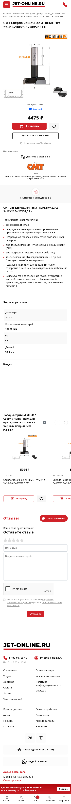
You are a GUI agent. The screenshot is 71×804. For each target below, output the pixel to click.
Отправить (35, 614)
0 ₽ (35, 800)
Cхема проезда (12, 780)
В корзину (32, 126)
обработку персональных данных (30, 601)
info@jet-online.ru (51, 658)
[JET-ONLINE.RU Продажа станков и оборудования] (28, 4)
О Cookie (41, 691)
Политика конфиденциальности (48, 683)
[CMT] (35, 166)
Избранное (64, 800)
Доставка (8, 682)
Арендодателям (45, 721)
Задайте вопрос (38, 761)
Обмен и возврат (46, 670)
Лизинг (7, 693)
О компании (10, 670)
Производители (12, 709)
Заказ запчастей (12, 699)
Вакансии (41, 726)
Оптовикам (42, 715)
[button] (57, 422)
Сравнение (50, 800)
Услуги (7, 676)
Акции (6, 715)
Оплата (7, 687)
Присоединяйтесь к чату (38, 749)
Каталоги (8, 726)
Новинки (8, 721)
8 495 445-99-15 (18, 658)
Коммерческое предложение (35, 197)
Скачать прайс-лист (47, 709)
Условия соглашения (48, 676)
